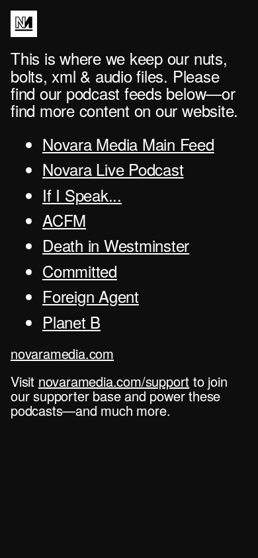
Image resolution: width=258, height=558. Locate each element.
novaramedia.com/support (113, 381)
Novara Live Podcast (112, 168)
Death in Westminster (115, 245)
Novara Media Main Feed (128, 143)
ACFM (64, 219)
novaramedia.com (62, 353)
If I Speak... (82, 194)
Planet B (71, 321)
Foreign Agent (90, 295)
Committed (79, 270)
